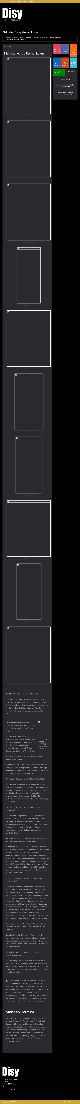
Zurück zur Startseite (11, 38)
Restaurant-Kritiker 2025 (65, 92)
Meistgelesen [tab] (71, 71)
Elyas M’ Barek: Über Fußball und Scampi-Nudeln (65, 85)
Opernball (36, 38)
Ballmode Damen (55, 38)
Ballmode (45, 38)
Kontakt (30, 1)
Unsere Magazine (25, 38)
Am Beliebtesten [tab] (59, 72)
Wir (19, 1)
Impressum (58, 1102)
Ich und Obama (65, 79)
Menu (13, 1)
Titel (24, 1)
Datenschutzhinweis (70, 1102)
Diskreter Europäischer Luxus (15, 39)
